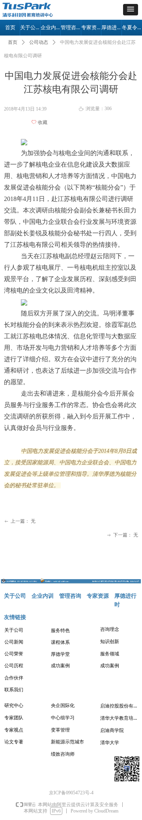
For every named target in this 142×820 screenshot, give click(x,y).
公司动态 (38, 42)
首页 (12, 42)
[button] (130, 9)
